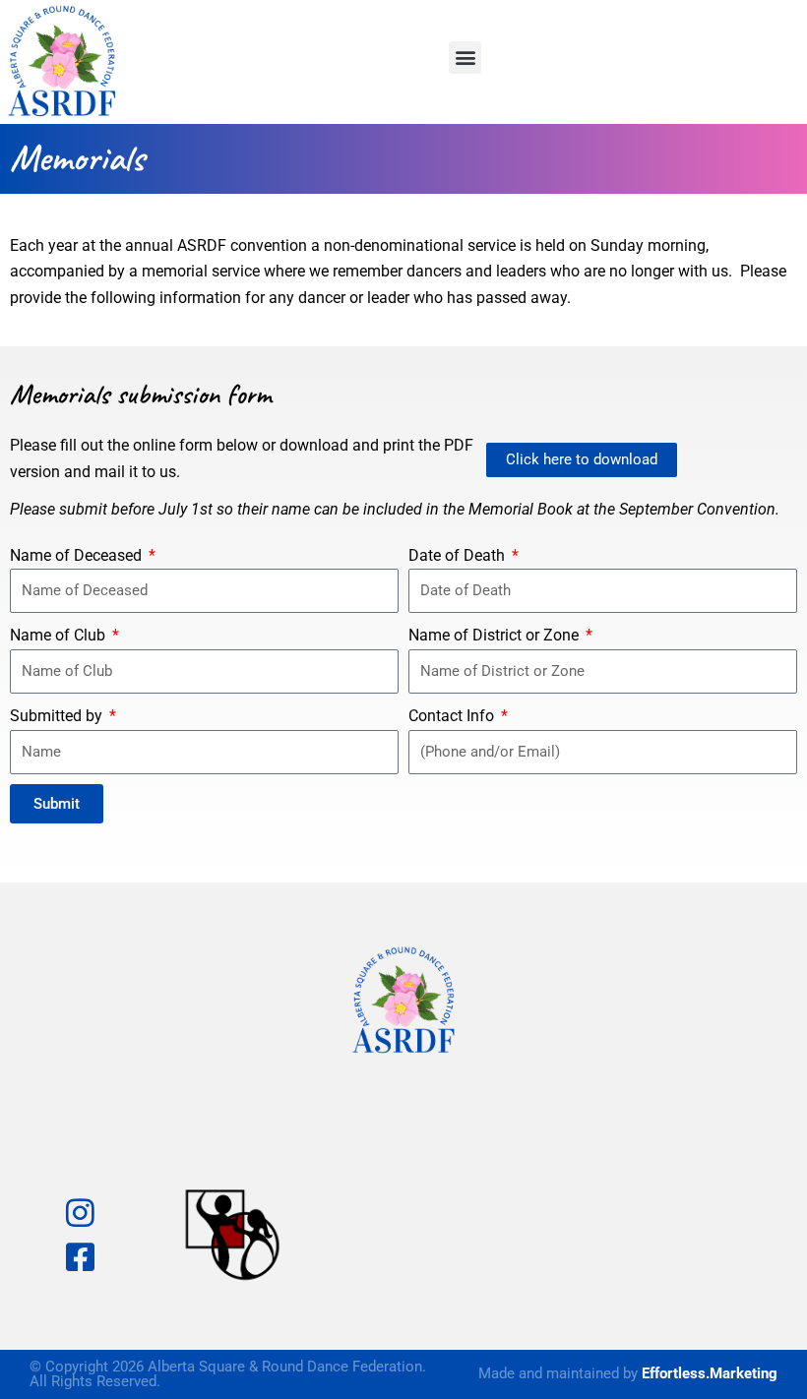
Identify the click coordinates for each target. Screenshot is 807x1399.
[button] (465, 57)
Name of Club (59, 635)
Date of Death (458, 555)
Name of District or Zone (495, 635)
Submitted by (58, 715)
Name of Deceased (78, 555)
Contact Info (453, 715)
